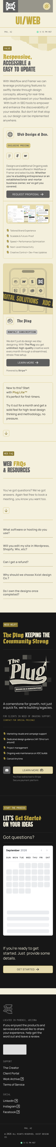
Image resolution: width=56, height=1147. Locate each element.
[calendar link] (6, 433)
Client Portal (11, 1073)
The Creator (11, 1068)
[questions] (6, 770)
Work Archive (11, 1079)
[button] (46, 6)
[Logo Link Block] (10, 6)
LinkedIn (8, 1101)
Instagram (9, 1106)
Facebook (9, 1112)
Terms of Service (14, 1084)
